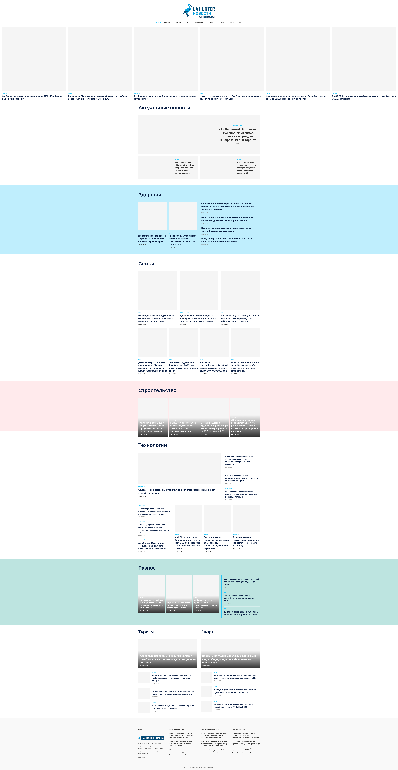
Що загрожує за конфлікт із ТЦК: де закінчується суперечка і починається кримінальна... (151, 604)
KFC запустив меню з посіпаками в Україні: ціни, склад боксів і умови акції (246, 743)
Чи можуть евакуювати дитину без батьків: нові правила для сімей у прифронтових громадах (231, 97)
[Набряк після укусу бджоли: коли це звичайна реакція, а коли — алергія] (206, 594)
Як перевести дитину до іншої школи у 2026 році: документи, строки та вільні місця (183, 366)
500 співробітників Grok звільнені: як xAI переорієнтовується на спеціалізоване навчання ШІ (246, 167)
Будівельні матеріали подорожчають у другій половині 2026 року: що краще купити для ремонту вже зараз (245, 750)
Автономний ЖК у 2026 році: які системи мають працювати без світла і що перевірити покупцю (152, 427)
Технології (211, 23)
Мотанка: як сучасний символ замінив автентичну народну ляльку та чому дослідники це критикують (183, 752)
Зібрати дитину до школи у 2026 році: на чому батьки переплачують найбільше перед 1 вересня (240, 318)
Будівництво (198, 23)
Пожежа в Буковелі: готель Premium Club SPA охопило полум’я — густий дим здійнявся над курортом (214, 735)
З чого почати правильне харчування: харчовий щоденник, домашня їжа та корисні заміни (227, 219)
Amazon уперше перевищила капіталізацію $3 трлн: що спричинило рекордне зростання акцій (153, 528)
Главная (158, 23)
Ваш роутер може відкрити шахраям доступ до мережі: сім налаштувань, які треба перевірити (217, 543)
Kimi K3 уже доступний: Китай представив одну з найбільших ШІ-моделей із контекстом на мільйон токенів (188, 543)
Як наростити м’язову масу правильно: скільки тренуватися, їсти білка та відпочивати (182, 240)
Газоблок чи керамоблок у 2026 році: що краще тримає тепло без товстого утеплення (183, 427)
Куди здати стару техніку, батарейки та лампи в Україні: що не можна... (178, 605)
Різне (240, 23)
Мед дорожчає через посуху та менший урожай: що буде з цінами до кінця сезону (241, 582)
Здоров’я (178, 23)
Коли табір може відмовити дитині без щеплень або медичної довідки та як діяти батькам (245, 366)
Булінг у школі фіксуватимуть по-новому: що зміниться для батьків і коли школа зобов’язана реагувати (198, 318)
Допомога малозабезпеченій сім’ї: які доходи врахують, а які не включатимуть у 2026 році (214, 366)
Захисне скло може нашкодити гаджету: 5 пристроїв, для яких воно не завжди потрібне (241, 494)
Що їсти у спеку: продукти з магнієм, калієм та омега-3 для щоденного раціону (226, 229)
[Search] (259, 23)
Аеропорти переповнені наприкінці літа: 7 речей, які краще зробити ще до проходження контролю (296, 97)
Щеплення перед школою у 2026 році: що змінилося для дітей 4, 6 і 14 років (241, 613)
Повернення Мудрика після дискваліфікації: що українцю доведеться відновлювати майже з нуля (97, 97)
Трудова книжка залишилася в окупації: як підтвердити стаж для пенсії (239, 598)
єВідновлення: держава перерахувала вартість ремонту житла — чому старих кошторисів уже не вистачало (244, 426)
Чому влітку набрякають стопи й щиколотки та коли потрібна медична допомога (226, 240)
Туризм (231, 23)
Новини (167, 23)
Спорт (222, 23)
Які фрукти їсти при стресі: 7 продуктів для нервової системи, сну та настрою (152, 238)
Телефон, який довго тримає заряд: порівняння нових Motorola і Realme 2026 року (246, 541)
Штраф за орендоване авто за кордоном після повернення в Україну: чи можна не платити (173, 692)
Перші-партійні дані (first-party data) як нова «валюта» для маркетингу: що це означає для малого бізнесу (214, 744)
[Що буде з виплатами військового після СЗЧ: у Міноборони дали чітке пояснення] (34, 63)
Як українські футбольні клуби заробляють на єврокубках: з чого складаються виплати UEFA (235, 676)
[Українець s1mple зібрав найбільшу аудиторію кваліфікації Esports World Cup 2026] (206, 706)
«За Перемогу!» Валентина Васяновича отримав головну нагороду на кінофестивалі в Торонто (238, 135)
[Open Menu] (139, 23)
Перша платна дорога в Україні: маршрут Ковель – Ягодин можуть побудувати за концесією (182, 735)
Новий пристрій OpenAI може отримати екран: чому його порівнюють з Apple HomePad (152, 546)
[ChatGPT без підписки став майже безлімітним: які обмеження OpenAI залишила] (364, 63)
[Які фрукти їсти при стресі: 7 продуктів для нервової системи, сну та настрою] (166, 63)
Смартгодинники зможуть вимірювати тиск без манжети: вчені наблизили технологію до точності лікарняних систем (228, 206)
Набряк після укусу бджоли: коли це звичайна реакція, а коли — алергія (205, 604)
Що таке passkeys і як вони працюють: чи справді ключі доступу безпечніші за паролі (242, 478)
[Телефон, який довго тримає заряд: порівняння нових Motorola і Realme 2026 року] (246, 527)
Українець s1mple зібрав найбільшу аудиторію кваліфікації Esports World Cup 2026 (235, 705)
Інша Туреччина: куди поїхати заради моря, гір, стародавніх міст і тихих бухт (173, 707)
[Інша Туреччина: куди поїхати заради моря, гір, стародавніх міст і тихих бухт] (144, 707)
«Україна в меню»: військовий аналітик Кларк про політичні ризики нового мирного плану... (184, 167)
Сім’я (187, 23)
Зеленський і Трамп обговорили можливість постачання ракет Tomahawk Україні (181, 744)
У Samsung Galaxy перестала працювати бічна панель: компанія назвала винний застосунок (154, 511)
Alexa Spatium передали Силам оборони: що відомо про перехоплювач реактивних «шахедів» (239, 460)
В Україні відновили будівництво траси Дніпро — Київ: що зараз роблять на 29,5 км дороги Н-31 (214, 427)
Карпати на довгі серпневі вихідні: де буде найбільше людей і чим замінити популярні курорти (172, 678)
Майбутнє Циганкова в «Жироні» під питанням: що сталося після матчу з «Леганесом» (235, 691)
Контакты (141, 757)
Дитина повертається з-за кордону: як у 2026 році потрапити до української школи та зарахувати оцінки (152, 366)
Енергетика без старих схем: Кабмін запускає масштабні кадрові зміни (213, 751)
